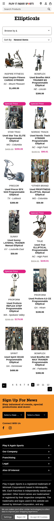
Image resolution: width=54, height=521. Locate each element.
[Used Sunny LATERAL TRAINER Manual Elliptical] (14, 221)
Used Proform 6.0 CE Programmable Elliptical (40, 301)
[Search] (49, 10)
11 (43, 384)
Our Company (10, 451)
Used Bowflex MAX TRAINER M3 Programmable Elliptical (40, 81)
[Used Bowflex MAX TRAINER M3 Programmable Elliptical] (40, 59)
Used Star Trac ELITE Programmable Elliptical (14, 138)
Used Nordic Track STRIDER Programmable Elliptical (40, 139)
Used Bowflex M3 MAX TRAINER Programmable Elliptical (40, 361)
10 (38, 384)
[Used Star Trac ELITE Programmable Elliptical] (14, 117)
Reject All (21, 517)
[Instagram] (10, 427)
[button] (3, 3)
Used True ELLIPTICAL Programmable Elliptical (40, 249)
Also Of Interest (11, 470)
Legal (5, 463)
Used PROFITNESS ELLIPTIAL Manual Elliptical (40, 192)
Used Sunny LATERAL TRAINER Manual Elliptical (14, 243)
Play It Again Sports (13, 445)
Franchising (9, 457)
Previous (6, 385)
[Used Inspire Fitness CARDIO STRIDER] (14, 59)
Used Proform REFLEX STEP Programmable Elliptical (14, 307)
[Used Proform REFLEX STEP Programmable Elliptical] (14, 284)
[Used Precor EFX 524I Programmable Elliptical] (14, 170)
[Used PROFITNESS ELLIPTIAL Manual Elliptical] (40, 170)
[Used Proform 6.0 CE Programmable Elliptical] (40, 280)
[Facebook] (3, 427)
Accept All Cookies (39, 517)
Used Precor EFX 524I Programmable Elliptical (14, 192)
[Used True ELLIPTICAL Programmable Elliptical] (40, 226)
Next (48, 389)
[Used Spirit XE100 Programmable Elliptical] (14, 338)
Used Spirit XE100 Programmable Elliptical (14, 360)
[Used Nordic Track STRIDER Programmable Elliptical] (40, 117)
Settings (8, 517)
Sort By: (8, 40)
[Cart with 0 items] (50, 3)
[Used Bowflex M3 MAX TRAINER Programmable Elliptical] (40, 338)
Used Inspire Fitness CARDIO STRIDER (14, 78)
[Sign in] (45, 3)
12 (48, 384)
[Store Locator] (40, 3)
